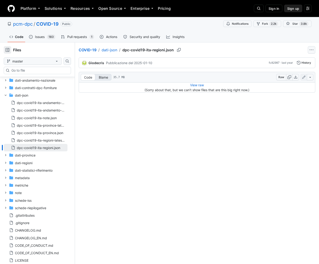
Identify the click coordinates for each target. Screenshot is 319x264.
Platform (28, 8)
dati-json (109, 50)
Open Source (110, 8)
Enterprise (140, 8)
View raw (197, 85)
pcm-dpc (23, 24)
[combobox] (39, 70)
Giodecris (96, 63)
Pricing (164, 8)
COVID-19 (47, 24)
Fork (269, 23)
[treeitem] (35, 147)
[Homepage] (11, 8)
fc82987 (274, 62)
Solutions (53, 8)
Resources (80, 8)
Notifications (240, 23)
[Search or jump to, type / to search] (259, 8)
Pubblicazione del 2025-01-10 (129, 63)
